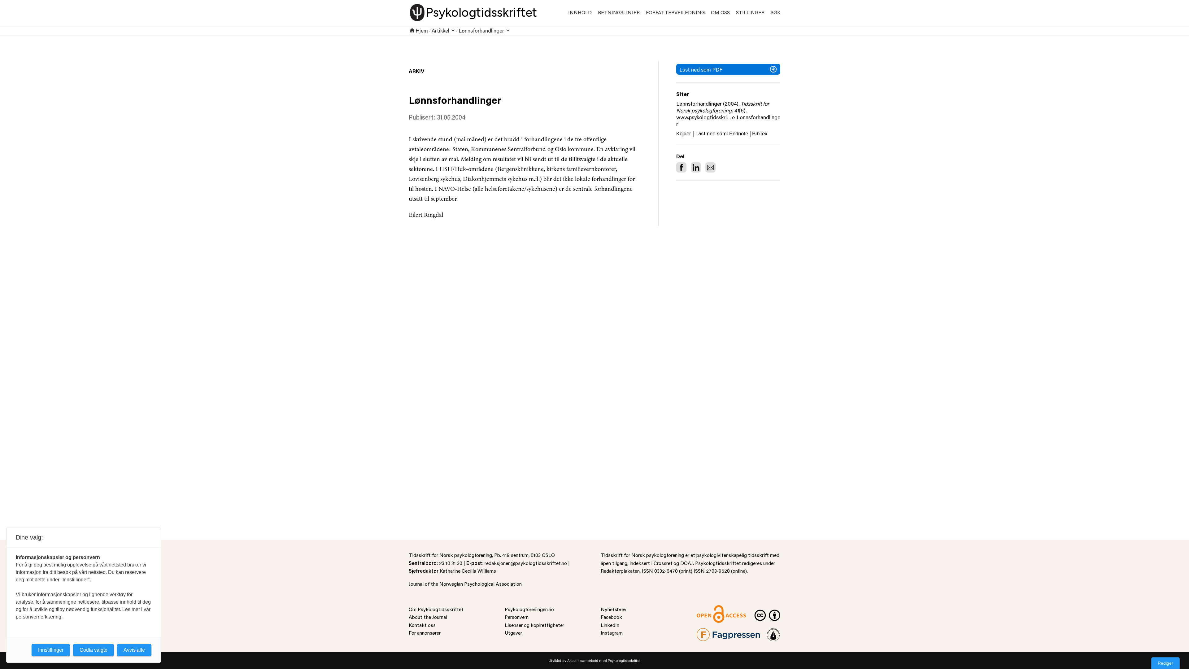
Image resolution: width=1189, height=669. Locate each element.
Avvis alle (134, 650)
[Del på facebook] (681, 167)
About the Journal (428, 617)
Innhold (580, 12)
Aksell (572, 660)
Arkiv (416, 71)
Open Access (711, 609)
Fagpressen (709, 632)
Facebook (611, 617)
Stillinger (750, 12)
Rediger (1165, 663)
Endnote (738, 134)
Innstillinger (50, 650)
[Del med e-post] (710, 167)
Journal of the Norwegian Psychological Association (465, 583)
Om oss (720, 12)
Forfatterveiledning (675, 12)
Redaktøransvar (773, 632)
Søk (775, 12)
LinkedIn (610, 625)
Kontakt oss (422, 625)
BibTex (760, 134)
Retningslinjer (619, 12)
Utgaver (513, 632)
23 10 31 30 (450, 563)
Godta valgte (93, 650)
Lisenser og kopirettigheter (534, 625)
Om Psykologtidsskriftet (436, 609)
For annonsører (425, 632)
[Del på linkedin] (696, 167)
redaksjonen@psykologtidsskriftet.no (526, 563)
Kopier (683, 134)
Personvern (517, 617)
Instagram (612, 632)
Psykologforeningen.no (529, 609)
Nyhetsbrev (613, 609)
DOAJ (686, 563)
